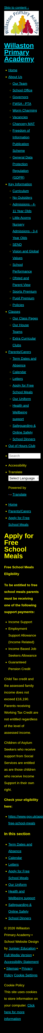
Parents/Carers (19, 511)
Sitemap (12, 968)
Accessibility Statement (21, 962)
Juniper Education (22, 948)
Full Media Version (18, 955)
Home (12, 504)
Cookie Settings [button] (25, 975)
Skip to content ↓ (16, 7)
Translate (20, 494)
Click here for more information (19, 1012)
